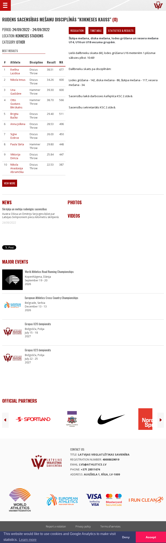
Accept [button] (151, 537)
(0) (115, 19)
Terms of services (110, 526)
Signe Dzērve (14, 136)
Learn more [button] (28, 539)
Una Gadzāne (15, 91)
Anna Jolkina (17, 124)
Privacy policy (83, 526)
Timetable (96, 30)
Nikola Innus (17, 80)
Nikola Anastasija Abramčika (17, 168)
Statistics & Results (121, 30)
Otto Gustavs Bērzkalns (16, 103)
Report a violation (56, 526)
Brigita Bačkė (14, 115)
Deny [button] (126, 537)
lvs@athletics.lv (92, 464)
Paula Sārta (17, 144)
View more (9, 183)
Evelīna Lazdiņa (15, 71)
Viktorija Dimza (15, 156)
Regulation (77, 30)
